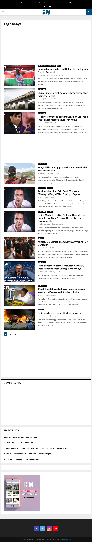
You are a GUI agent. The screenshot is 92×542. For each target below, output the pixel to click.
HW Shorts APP (42, 65)
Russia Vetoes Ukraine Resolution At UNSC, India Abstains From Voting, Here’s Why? (61, 267)
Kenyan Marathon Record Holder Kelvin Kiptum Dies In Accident (63, 71)
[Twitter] (42, 528)
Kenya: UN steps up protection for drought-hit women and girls (62, 169)
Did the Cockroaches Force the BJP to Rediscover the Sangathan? (29, 454)
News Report (41, 262)
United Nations (42, 164)
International (51, 65)
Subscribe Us (53, 3)
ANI (41, 99)
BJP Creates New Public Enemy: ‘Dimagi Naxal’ (22, 459)
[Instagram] (49, 528)
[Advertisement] (46, 45)
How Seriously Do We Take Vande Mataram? (20, 437)
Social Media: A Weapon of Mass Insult (18, 443)
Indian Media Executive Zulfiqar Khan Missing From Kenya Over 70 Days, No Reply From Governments (62, 218)
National (50, 187)
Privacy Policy (33, 3)
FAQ (70, 3)
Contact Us (63, 3)
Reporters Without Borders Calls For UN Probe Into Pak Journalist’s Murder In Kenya (63, 118)
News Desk (43, 272)
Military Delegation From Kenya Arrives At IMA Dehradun (63, 243)
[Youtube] (55, 528)
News (58, 65)
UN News (43, 173)
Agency (42, 295)
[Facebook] (36, 528)
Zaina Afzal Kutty (45, 75)
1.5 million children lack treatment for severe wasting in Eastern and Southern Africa (61, 291)
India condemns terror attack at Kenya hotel (61, 313)
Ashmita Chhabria (45, 224)
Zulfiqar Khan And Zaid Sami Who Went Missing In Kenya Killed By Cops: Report (59, 193)
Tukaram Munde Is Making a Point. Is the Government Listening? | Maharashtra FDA (36, 448)
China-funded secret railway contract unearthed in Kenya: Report (63, 94)
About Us (24, 3)
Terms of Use (43, 3)
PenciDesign (67, 539)
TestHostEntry (44, 316)
